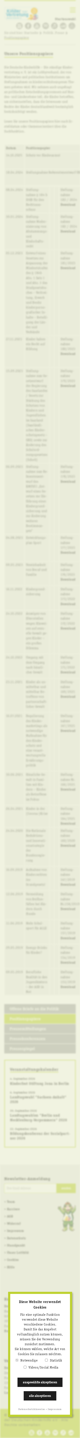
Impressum (55, 1409)
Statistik (56, 1360)
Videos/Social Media (43, 1367)
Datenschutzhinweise (31, 1409)
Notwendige (29, 1360)
